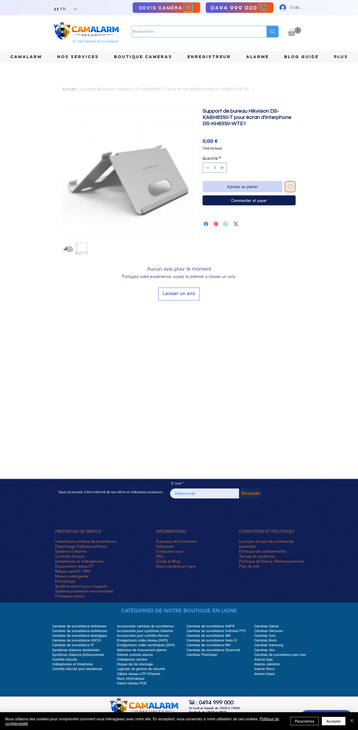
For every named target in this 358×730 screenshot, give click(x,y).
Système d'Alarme (70, 551)
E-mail (176, 483)
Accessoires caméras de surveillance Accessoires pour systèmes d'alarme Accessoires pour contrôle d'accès (145, 631)
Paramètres (304, 721)
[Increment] (222, 168)
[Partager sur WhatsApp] (226, 224)
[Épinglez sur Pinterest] (216, 224)
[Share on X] (236, 224)
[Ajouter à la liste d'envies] (290, 186)
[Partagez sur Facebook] (206, 224)
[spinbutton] (214, 168)
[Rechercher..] (272, 31)
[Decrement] (206, 168)
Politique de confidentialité (262, 551)
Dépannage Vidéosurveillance (81, 546)
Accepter (333, 721)
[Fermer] (352, 721)
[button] (294, 31)
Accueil (69, 88)
